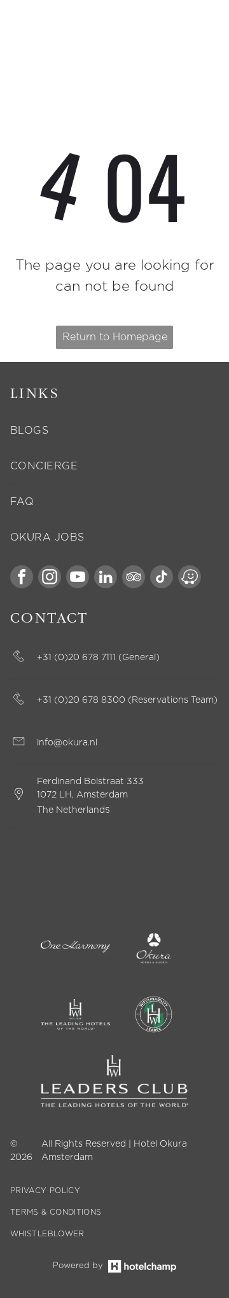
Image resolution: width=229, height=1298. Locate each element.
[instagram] (49, 578)
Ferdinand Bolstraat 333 (90, 781)
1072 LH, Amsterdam (82, 795)
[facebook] (21, 578)
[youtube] (77, 578)
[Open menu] (201, 33)
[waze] (189, 578)
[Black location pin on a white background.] (18, 799)
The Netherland (71, 810)
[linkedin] (105, 578)
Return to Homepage (114, 337)
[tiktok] (161, 578)
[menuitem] (114, 430)
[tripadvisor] (133, 578)
